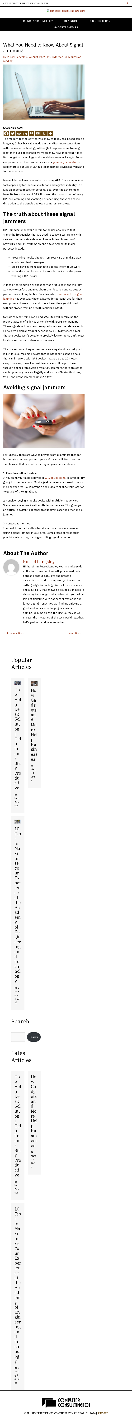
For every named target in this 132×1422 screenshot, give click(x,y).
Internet (57, 57)
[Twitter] (12, 133)
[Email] (38, 133)
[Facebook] (6, 133)
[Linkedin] (25, 133)
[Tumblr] (44, 133)
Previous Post (14, 633)
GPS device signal (55, 478)
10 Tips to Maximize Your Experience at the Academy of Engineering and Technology (17, 905)
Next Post (76, 633)
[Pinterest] (31, 133)
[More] (50, 133)
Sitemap (102, 1413)
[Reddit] (19, 133)
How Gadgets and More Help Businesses (34, 725)
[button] (127, 3)
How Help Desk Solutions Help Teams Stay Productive (17, 739)
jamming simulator (65, 162)
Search (34, 1037)
